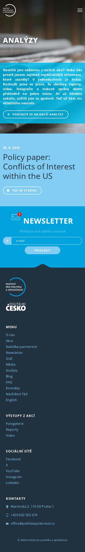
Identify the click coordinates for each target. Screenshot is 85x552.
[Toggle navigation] (80, 10)
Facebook (13, 459)
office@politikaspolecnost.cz (32, 523)
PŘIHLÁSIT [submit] (42, 250)
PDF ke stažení (24, 190)
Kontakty (13, 388)
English (11, 400)
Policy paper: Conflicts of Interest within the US (39, 166)
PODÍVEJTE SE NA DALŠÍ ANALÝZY (37, 114)
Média (10, 364)
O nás (10, 335)
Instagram (14, 477)
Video (10, 435)
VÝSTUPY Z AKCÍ (20, 416)
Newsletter (14, 352)
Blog (9, 376)
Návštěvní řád (16, 394)
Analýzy (20, 40)
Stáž (9, 358)
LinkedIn (12, 483)
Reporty (12, 429)
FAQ (9, 382)
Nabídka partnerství (21, 347)
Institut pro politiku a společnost (47, 540)
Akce (9, 341)
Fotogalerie (15, 423)
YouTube (13, 471)
